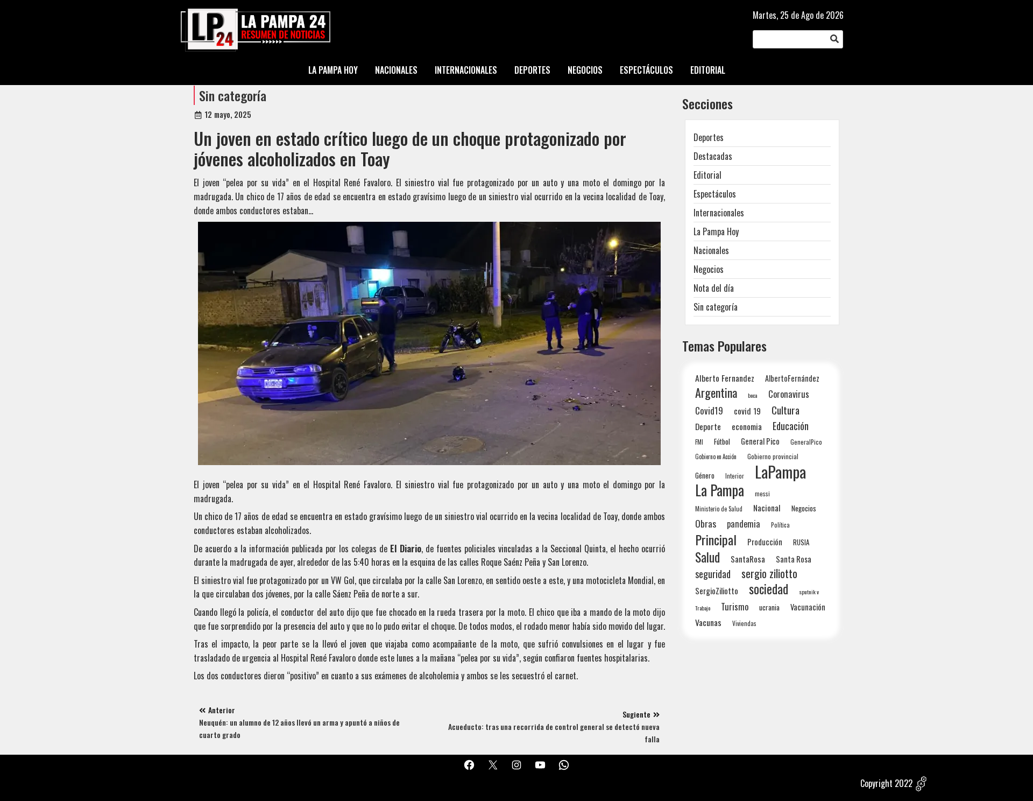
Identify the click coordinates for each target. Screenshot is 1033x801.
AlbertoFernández (792, 378)
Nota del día (714, 288)
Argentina (716, 393)
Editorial (707, 174)
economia (747, 426)
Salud (707, 557)
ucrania (769, 607)
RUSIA (801, 542)
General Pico (760, 441)
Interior (734, 475)
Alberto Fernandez (724, 378)
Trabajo (702, 607)
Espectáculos (715, 193)
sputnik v (809, 591)
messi (762, 493)
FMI (699, 441)
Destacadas (713, 156)
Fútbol (722, 441)
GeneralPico (806, 441)
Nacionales (711, 250)
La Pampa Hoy (716, 231)
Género (704, 475)
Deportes (709, 137)
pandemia (743, 524)
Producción (764, 541)
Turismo (734, 606)
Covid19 (709, 410)
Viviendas (744, 623)
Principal (716, 539)
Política (780, 525)
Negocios (709, 269)
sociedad (768, 588)
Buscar (834, 39)
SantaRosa (748, 559)
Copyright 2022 (886, 783)
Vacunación (807, 607)
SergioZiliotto (716, 590)
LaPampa (780, 471)
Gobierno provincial (772, 456)
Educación (791, 425)
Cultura (785, 410)
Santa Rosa (793, 559)
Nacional (767, 508)
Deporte (708, 426)
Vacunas (708, 622)
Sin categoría (232, 95)
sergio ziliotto (769, 573)
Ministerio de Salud (718, 508)
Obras (705, 523)
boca (753, 395)
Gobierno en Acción (716, 456)
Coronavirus (788, 394)
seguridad (713, 573)
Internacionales (719, 212)
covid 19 (747, 410)
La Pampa (719, 490)
